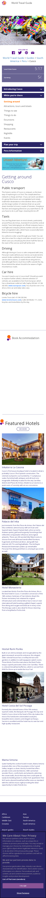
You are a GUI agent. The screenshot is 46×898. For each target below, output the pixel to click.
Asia (24, 814)
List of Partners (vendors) (14, 879)
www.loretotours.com (11, 300)
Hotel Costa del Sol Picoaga (17, 705)
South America (29, 824)
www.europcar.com (16, 285)
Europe (26, 817)
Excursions (9, 119)
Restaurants (10, 128)
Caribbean (6, 817)
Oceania (5, 824)
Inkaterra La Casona (13, 467)
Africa (4, 814)
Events (7, 138)
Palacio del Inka (10, 521)
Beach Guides (28, 830)
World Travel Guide (13, 57)
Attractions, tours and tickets (18, 106)
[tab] (23, 89)
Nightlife (8, 133)
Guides (30, 57)
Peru (24, 61)
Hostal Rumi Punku (12, 649)
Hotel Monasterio (11, 587)
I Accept (23, 886)
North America (29, 820)
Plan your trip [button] (11, 144)
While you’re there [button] (13, 95)
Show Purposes (23, 893)
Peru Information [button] (13, 151)
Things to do (10, 115)
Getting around (12, 101)
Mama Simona (10, 759)
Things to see (10, 110)
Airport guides (7, 830)
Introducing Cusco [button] (13, 89)
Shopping (8, 124)
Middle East (7, 820)
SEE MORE (23, 429)
